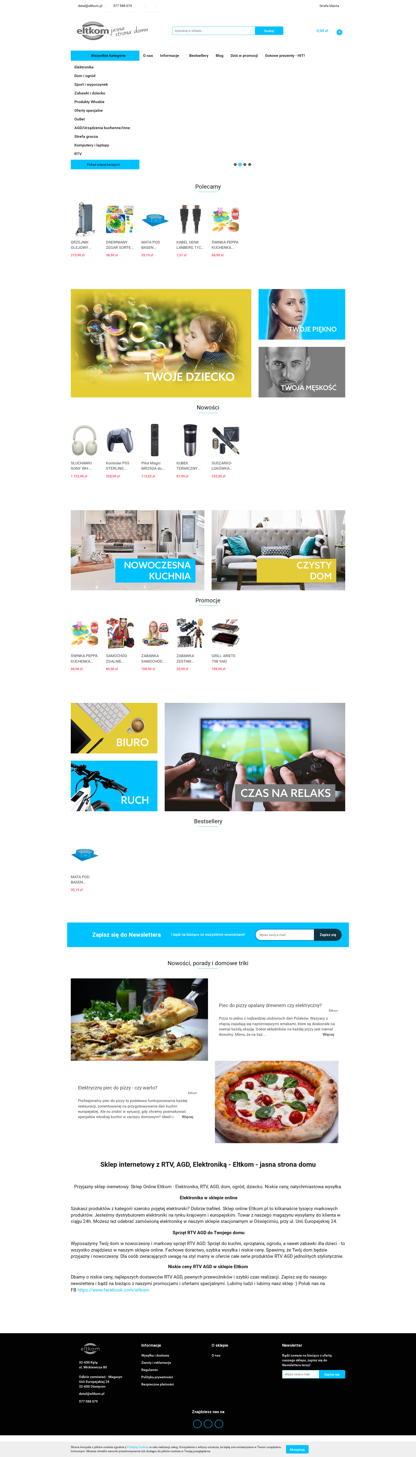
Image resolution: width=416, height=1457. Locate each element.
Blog (219, 55)
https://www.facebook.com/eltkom (113, 1290)
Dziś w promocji (244, 55)
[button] (151, 1345)
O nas (148, 55)
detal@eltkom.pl (91, 1394)
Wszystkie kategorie (108, 55)
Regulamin (149, 1370)
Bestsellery (198, 55)
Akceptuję (297, 1449)
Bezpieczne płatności (157, 1384)
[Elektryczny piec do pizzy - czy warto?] (276, 1102)
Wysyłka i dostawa (155, 1355)
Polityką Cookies (138, 1447)
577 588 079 (88, 1401)
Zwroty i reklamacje (156, 1363)
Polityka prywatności (157, 1377)
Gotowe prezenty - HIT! (285, 55)
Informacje (170, 55)
